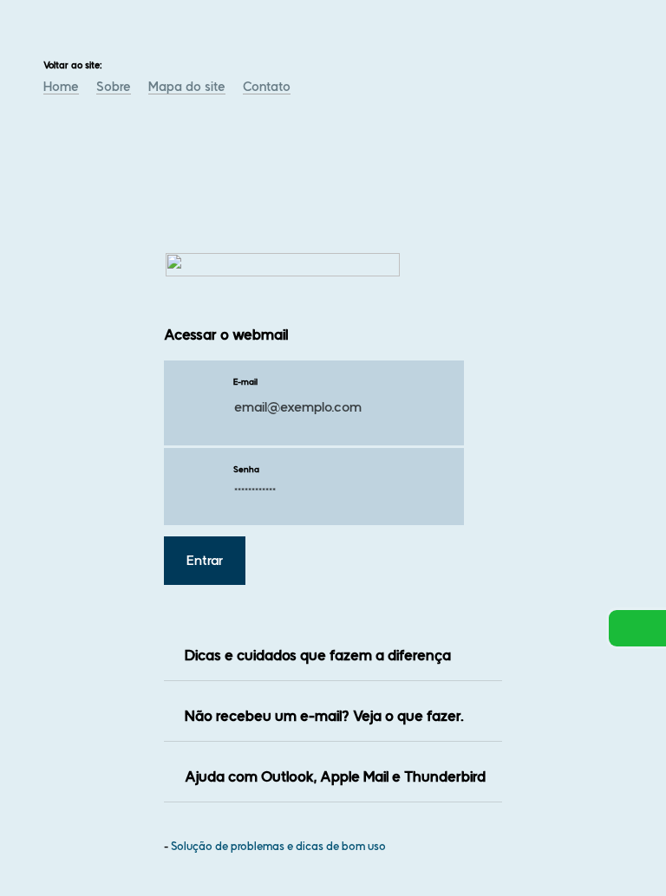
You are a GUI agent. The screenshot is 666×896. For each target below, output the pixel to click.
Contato (267, 86)
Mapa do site (186, 86)
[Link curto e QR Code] (52, 848)
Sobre (113, 86)
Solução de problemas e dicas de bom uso (278, 846)
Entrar (204, 560)
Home (61, 86)
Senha (246, 469)
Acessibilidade (52, 779)
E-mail (245, 381)
